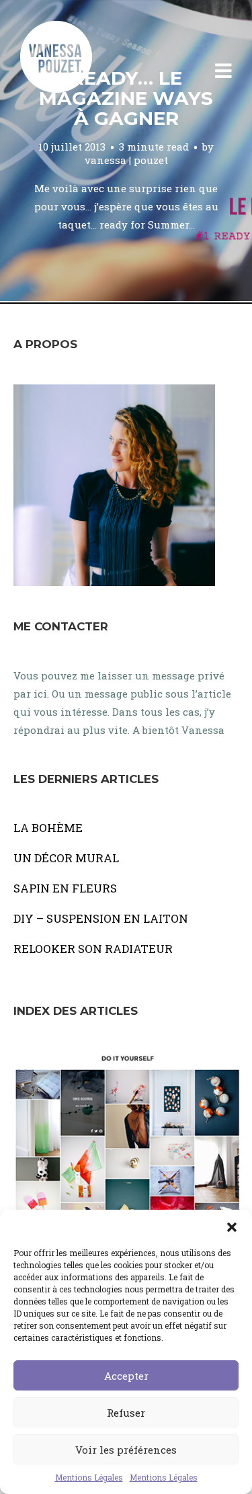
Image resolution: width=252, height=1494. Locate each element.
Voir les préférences (126, 1449)
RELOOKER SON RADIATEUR (93, 948)
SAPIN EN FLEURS (65, 888)
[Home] (70, 71)
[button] (232, 1226)
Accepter (126, 1375)
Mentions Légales (89, 1477)
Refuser (126, 1412)
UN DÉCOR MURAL (66, 858)
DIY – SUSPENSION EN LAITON (100, 918)
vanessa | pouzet (126, 160)
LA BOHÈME (48, 827)
